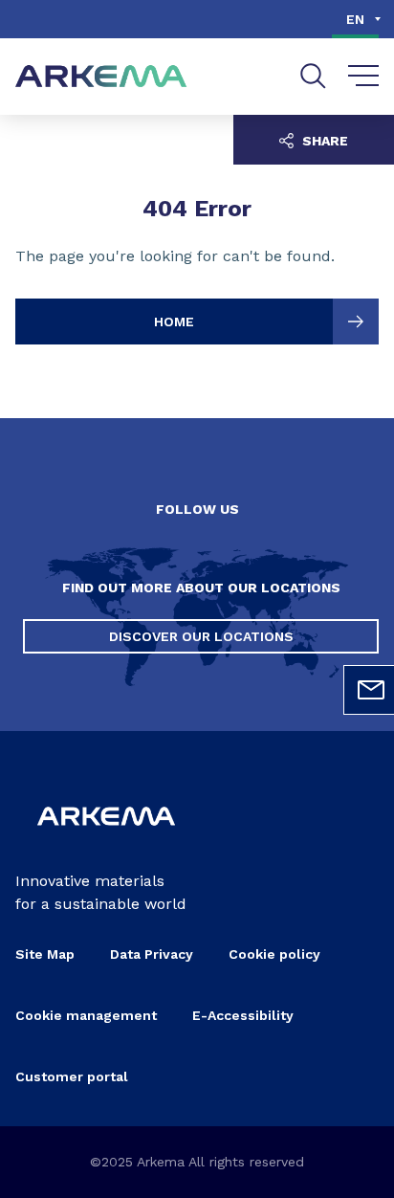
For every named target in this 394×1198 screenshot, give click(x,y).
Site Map (45, 954)
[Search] (313, 76)
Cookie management (86, 1015)
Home (174, 321)
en (355, 19)
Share (323, 140)
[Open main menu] (364, 76)
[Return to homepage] (101, 77)
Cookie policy (274, 954)
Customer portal (71, 1076)
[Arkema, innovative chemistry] (106, 839)
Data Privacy (151, 954)
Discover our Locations (201, 636)
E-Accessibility (243, 1015)
